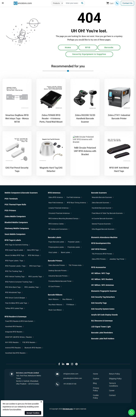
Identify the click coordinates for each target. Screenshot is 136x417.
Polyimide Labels (74, 247)
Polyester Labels (74, 242)
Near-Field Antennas (55, 203)
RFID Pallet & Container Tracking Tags (18, 282)
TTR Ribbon (70, 305)
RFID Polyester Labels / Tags (15, 266)
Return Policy (114, 374)
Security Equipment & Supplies (89, 54)
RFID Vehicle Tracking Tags (15, 277)
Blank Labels (65, 252)
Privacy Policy (96, 389)
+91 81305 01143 (69, 384)
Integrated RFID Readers (13, 332)
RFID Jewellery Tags (31, 287)
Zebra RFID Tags (33, 250)
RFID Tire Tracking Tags (13, 271)
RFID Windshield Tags (13, 292)
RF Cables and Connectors (57, 229)
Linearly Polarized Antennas (58, 208)
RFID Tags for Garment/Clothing (16, 245)
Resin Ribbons (53, 299)
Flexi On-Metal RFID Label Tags (16, 303)
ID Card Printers (54, 286)
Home (68, 47)
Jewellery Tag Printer (116, 259)
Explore (96, 379)
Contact (112, 395)
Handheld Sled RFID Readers (15, 353)
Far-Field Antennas (73, 197)
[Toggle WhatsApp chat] (131, 412)
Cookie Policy (96, 396)
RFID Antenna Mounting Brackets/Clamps (63, 218)
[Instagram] (72, 364)
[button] (3, 3)
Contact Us (127, 3)
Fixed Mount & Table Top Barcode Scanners (107, 213)
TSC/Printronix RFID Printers (102, 254)
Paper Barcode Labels (56, 242)
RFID (87, 47)
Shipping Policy (115, 379)
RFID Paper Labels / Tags (14, 261)
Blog (95, 383)
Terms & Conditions (113, 384)
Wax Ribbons (67, 299)
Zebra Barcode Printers (56, 265)
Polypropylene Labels (56, 247)
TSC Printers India (75, 265)
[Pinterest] (76, 364)
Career (111, 390)
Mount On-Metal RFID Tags (14, 255)
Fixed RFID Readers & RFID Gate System (19, 321)
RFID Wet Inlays (33, 255)
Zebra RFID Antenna (55, 197)
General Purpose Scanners (101, 224)
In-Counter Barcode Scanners (102, 218)
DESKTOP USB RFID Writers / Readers (18, 337)
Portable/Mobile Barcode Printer (59, 281)
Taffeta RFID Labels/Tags (14, 308)
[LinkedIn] (63, 364)
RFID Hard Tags (35, 266)
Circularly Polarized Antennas (59, 213)
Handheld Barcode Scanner (101, 208)
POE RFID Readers (28, 342)
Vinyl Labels (52, 252)
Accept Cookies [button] (32, 413)
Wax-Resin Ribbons (55, 305)
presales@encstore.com (72, 378)
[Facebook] (59, 364)
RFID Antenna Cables (56, 224)
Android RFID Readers (13, 348)
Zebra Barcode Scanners (100, 203)
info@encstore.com (70, 374)
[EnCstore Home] (22, 3)
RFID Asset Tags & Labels (14, 250)
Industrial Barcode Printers (57, 276)
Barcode (109, 47)
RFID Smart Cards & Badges (15, 298)
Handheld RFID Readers (13, 326)
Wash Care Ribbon (55, 310)
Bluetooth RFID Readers (33, 348)
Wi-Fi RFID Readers (12, 342)
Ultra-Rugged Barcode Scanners (103, 229)
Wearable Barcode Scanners (102, 197)
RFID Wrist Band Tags (13, 287)
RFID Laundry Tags (35, 277)
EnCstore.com (68, 409)
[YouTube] (67, 364)
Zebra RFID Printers (99, 259)
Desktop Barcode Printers (57, 271)
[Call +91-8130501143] (117, 3)
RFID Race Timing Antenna (76, 203)
